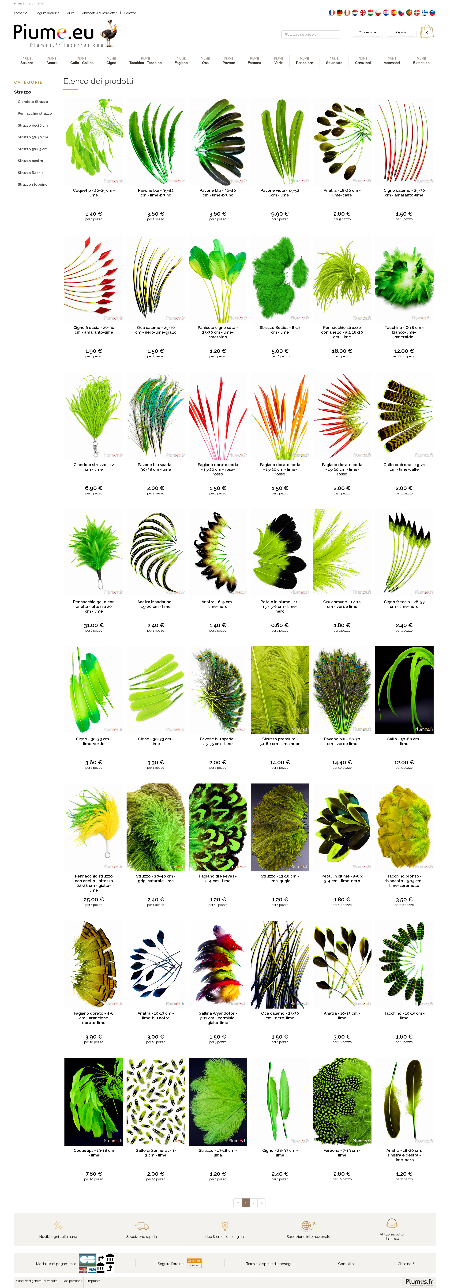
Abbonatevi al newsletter (99, 13)
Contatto (130, 13)
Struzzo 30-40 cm (33, 137)
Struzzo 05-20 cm (33, 125)
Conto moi (21, 13)
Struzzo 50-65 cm (33, 149)
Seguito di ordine (47, 13)
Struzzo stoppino (33, 184)
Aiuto (70, 13)
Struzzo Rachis (30, 173)
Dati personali (72, 1281)
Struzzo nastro (30, 161)
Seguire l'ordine (171, 1264)
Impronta (93, 1281)
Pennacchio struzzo (35, 113)
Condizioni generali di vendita (36, 1281)
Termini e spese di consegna (270, 1264)
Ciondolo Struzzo (33, 102)
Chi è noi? (406, 1264)
